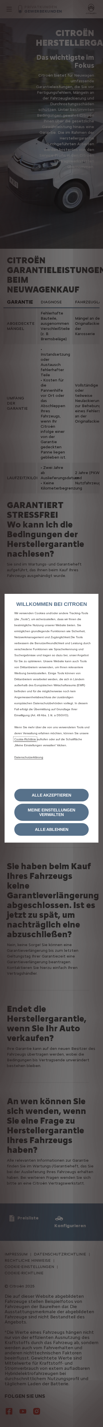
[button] (51, 812)
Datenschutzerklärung (28, 757)
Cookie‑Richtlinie (25, 739)
